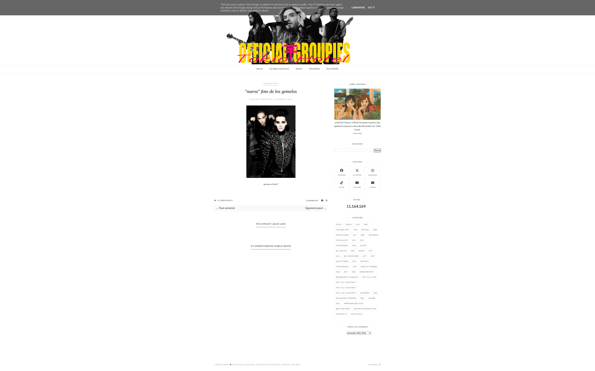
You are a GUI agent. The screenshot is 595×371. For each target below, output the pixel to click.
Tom (355, 229)
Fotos (339, 224)
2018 (355, 266)
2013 (370, 251)
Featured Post (342, 229)
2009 (366, 224)
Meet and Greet (343, 308)
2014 (338, 256)
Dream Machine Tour (353, 303)
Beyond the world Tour (365, 308)
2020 (338, 272)
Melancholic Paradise (346, 298)
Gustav (363, 245)
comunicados (342, 266)
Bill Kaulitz (341, 251)
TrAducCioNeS (342, 235)
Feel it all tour (369, 277)
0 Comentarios (225, 200)
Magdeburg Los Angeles (347, 277)
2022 (338, 303)
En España (333, 69)
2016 (372, 256)
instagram (372, 175)
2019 (354, 261)
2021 (346, 272)
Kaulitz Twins (342, 261)
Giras (299, 69)
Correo (373, 187)
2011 (355, 235)
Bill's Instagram (351, 256)
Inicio (259, 69)
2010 (358, 224)
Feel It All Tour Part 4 (346, 293)
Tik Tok (341, 187)
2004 (375, 293)
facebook (342, 175)
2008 (375, 229)
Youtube (357, 187)
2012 (354, 240)
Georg (361, 251)
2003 (353, 272)
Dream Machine (367, 272)
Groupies (314, 69)
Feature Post (271, 83)
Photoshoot (342, 240)
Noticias (365, 229)
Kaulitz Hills (357, 314)
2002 (362, 298)
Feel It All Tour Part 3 (346, 282)
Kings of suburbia (369, 266)
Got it (371, 7)
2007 (362, 235)
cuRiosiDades (342, 245)
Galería (371, 298)
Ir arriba (373, 364)
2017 (364, 256)
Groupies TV (341, 314)
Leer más (357, 133)
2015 (362, 240)
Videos (349, 224)
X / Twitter (357, 175)
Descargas (373, 235)
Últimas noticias (279, 69)
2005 (352, 251)
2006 (354, 245)
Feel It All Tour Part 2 (346, 287)
